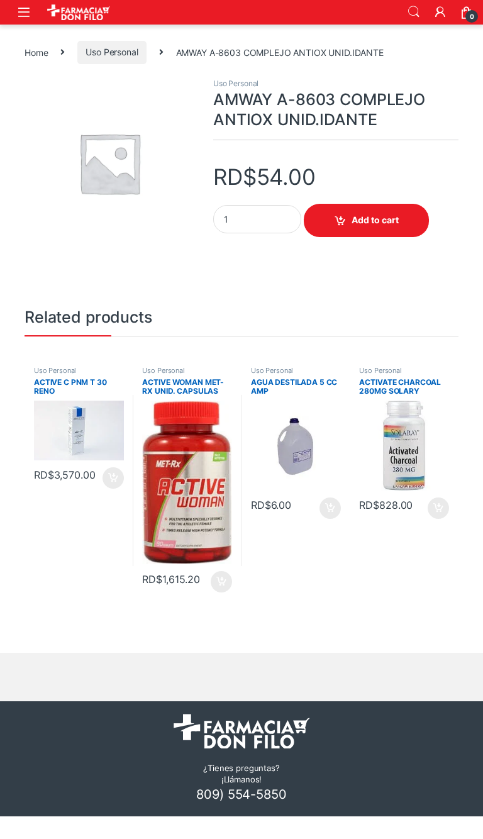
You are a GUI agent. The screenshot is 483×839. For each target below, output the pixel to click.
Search (414, 12)
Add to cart (375, 219)
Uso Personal (112, 52)
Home (36, 52)
